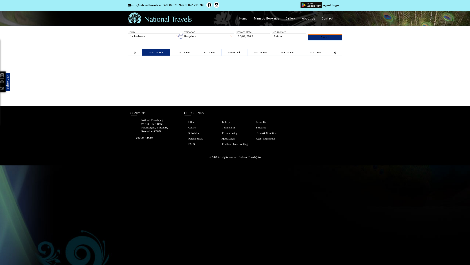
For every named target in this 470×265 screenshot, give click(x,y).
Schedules (193, 133)
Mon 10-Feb (287, 52)
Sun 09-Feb (260, 52)
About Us (308, 18)
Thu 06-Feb (183, 52)
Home (243, 18)
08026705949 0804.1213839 (185, 5)
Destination (188, 32)
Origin (131, 32)
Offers (191, 122)
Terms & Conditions (266, 133)
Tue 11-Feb (314, 52)
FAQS (191, 144)
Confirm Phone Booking (234, 144)
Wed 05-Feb (156, 52)
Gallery (291, 18)
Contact (328, 18)
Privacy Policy (229, 133)
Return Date (279, 32)
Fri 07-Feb (209, 52)
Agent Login (331, 5)
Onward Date (244, 32)
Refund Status (195, 138)
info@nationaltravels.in (146, 5)
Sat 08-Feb (234, 52)
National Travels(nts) (250, 157)
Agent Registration (265, 138)
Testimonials (228, 127)
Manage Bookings (266, 18)
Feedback (260, 127)
